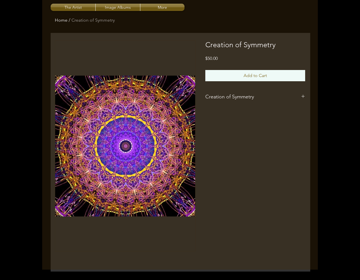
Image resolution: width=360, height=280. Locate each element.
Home (61, 20)
